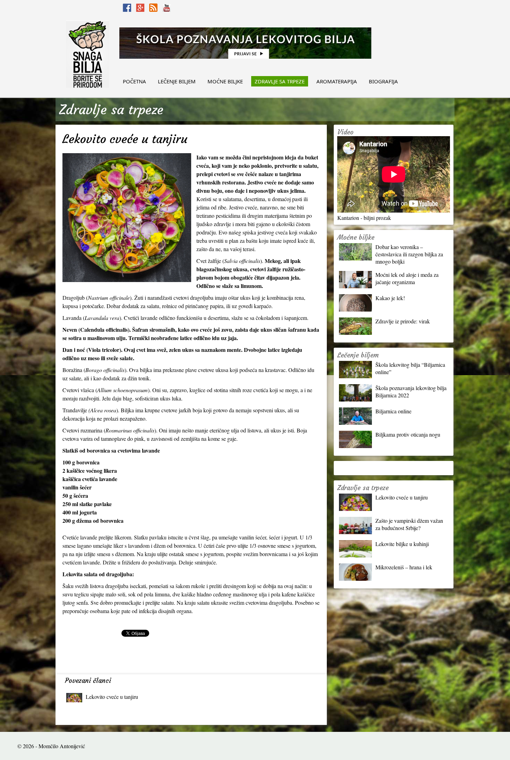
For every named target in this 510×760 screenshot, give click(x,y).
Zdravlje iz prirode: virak (402, 321)
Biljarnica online (393, 411)
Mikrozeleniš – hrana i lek (403, 567)
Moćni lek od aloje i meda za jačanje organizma (407, 278)
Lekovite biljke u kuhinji (402, 543)
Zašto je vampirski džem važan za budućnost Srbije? (409, 524)
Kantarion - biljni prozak (364, 217)
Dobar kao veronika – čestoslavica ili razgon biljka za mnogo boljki (409, 254)
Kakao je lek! (390, 297)
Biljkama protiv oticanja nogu (407, 434)
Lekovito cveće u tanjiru (112, 696)
